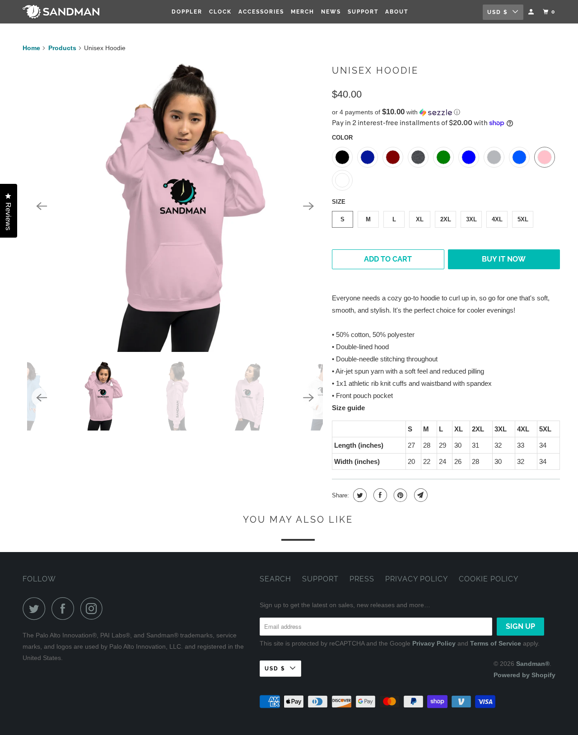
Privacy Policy (416, 579)
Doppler (187, 12)
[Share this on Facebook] (379, 495)
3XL (471, 219)
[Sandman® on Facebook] (65, 608)
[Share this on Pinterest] (399, 495)
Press (362, 579)
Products (62, 47)
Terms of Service (495, 643)
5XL (522, 219)
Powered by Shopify (524, 675)
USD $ (497, 12)
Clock (220, 12)
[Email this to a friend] (420, 495)
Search (275, 579)
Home (31, 47)
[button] (446, 112)
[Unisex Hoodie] (175, 206)
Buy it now (504, 259)
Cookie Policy (488, 579)
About (396, 12)
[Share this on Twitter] (359, 495)
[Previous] (41, 206)
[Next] (308, 206)
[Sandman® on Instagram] (93, 608)
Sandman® (533, 663)
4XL (497, 219)
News (331, 12)
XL (420, 219)
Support (363, 12)
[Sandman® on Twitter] (36, 608)
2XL (445, 219)
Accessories (261, 12)
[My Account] (532, 12)
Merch (302, 12)
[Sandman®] (69, 12)
